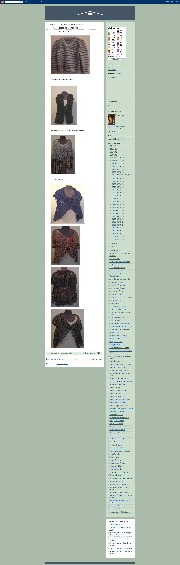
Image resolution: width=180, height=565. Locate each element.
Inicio (76, 359)
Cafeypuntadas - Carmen (118, 306)
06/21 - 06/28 (117, 196)
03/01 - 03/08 (117, 225)
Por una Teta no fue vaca (118, 448)
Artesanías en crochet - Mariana (120, 297)
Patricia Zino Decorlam (117, 436)
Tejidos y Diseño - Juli (117, 475)
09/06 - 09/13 (117, 172)
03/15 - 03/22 (117, 219)
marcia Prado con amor (117, 402)
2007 (112, 246)
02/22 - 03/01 (117, 228)
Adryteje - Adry (114, 259)
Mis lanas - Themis (116, 424)
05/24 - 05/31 (117, 202)
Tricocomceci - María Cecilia (119, 512)
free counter (112, 70)
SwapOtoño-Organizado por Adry (121, 548)
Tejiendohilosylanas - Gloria (119, 492)
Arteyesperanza (115, 300)
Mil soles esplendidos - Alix (119, 418)
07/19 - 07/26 (117, 187)
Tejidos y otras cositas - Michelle (121, 478)
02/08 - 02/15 (117, 231)
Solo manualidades (116, 466)
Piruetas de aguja (115, 445)
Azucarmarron (114, 303)
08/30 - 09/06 (117, 178)
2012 (112, 146)
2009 (112, 155)
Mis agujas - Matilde (116, 421)
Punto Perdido (114, 454)
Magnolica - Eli (114, 387)
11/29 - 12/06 (117, 157)
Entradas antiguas (96, 359)
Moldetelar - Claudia (116, 433)
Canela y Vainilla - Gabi (117, 309)
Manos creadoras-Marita (118, 390)
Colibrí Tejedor (114, 320)
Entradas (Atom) (62, 364)
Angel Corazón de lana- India (119, 279)
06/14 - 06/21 (117, 199)
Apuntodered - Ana (116, 282)
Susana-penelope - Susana (119, 472)
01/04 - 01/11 (117, 239)
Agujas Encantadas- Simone (119, 262)
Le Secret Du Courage (117, 384)
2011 (112, 149)
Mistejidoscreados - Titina (118, 427)
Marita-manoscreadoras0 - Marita (121, 409)
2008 (112, 243)
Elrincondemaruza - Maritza (119, 348)
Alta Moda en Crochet (117, 268)
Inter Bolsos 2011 (115, 524)
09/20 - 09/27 (117, 169)
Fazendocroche (114, 361)
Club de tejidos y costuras (118, 317)
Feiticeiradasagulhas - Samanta (120, 364)
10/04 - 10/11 (117, 163)
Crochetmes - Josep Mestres (119, 330)
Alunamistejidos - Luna (117, 271)
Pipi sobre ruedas (115, 442)
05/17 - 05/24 (117, 204)
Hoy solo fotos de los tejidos (64, 28)
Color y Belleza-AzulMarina (119, 324)
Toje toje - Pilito (114, 509)
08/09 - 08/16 (117, 184)
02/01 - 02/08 (117, 234)
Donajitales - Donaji (116, 342)
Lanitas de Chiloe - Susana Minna (121, 381)
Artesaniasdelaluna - (116, 294)
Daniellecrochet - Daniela (118, 336)
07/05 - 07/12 (117, 190)
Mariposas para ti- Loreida (118, 406)
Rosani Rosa (114, 457)
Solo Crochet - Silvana (117, 463)
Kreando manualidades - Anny (120, 370)
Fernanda (121, 115)
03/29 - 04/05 (117, 216)
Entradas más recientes (54, 359)
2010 (112, 152)
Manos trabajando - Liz (117, 396)
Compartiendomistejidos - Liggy (120, 326)
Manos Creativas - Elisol (118, 393)
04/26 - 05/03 (117, 210)
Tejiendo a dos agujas (117, 481)
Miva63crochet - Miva (117, 430)
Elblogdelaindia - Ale (116, 345)
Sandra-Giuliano (115, 460)
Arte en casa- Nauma (117, 288)
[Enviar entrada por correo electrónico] (98, 353)
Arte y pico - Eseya (116, 291)
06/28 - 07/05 (117, 193)
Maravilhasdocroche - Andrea (119, 400)
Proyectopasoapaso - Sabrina (119, 451)
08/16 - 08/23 (117, 181)
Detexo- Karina (114, 339)
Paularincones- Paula (117, 439)
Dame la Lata (114, 333)
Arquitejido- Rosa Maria (117, 285)
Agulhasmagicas (115, 265)
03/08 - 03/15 (117, 222)
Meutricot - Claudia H (116, 412)
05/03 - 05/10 (117, 207)
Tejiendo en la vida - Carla (118, 484)
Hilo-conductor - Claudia (117, 367)
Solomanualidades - (116, 469)
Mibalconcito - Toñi (116, 415)
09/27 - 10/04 (117, 166)
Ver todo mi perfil (116, 132)
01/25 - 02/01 (117, 237)
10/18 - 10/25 (117, 160)
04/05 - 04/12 (117, 213)
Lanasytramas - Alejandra (118, 378)
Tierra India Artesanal (117, 506)
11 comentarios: (90, 353)
